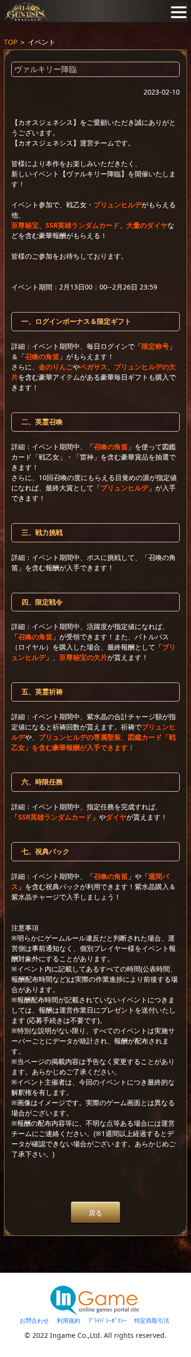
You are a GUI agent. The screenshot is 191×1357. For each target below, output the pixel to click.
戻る (95, 1212)
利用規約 (68, 1320)
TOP (10, 42)
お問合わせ (34, 1320)
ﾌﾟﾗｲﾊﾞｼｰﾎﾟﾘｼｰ (107, 1320)
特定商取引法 (151, 1320)
